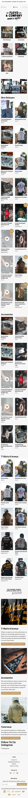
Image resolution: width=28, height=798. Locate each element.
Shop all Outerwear (10, 738)
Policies (14, 764)
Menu (4, 7)
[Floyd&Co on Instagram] (14, 773)
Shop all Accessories (11, 693)
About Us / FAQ (14, 766)
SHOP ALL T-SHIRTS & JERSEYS (13, 644)
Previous (4, 86)
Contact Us (14, 760)
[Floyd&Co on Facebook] (10, 773)
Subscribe (22, 784)
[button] (17, 7)
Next (23, 86)
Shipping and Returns (14, 762)
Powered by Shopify (21, 788)
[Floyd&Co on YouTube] (17, 773)
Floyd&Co (13, 788)
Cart (25, 7)
